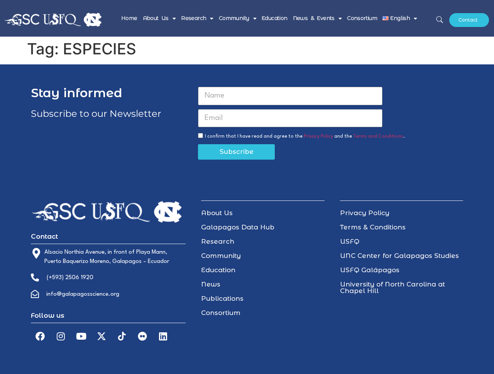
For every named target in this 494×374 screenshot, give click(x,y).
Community (234, 18)
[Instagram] (60, 336)
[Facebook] (40, 336)
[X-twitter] (101, 336)
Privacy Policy (318, 136)
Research (193, 18)
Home (129, 18)
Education (275, 18)
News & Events (314, 18)
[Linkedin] (163, 336)
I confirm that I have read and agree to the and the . (305, 136)
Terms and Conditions (378, 136)
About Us (156, 18)
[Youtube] (81, 336)
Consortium (362, 18)
